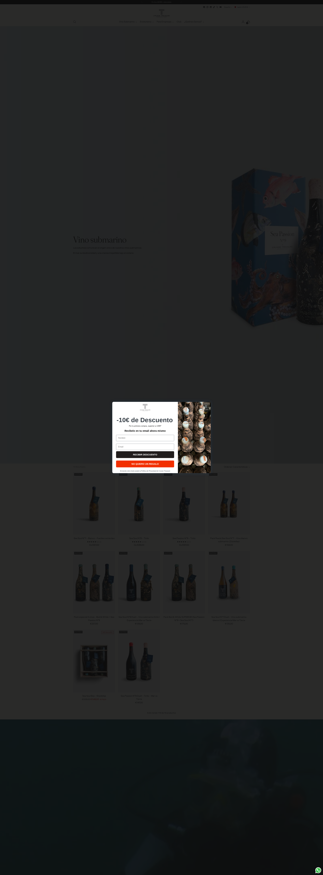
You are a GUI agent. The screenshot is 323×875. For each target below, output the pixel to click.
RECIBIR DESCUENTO (145, 454)
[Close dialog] (207, 405)
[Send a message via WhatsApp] (318, 870)
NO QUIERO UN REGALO (145, 464)
